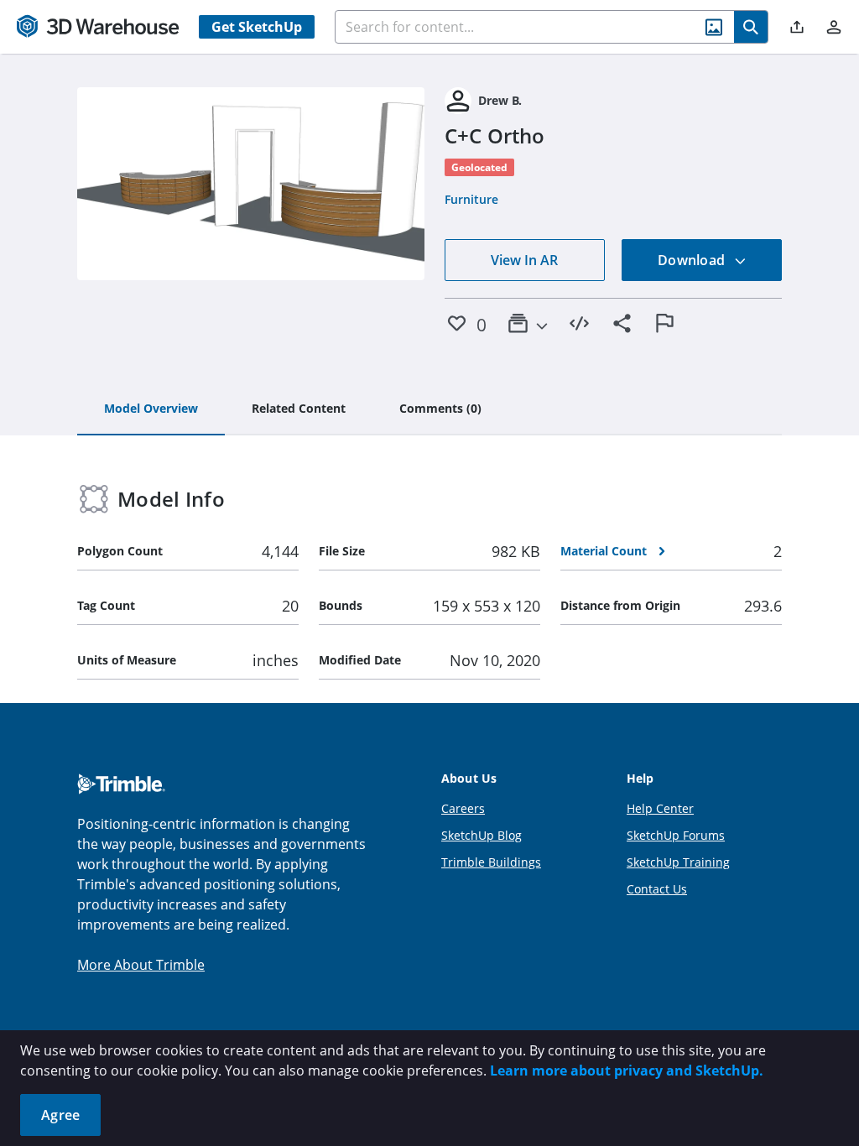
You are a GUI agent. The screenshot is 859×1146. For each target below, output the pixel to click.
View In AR (524, 260)
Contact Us (657, 889)
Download (693, 260)
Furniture (471, 199)
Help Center (660, 808)
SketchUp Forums (676, 835)
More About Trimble (141, 965)
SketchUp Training (678, 862)
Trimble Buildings (491, 862)
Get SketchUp (256, 27)
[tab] (151, 409)
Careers (463, 808)
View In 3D (251, 184)
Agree (60, 1115)
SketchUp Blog (481, 835)
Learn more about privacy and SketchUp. (626, 1070)
